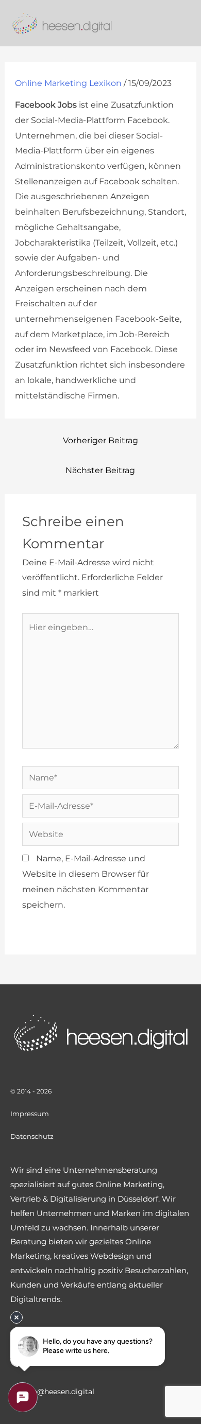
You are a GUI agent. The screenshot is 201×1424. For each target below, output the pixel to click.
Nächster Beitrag (100, 470)
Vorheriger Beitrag (100, 440)
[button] (185, 22)
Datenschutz (32, 1136)
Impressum (29, 1113)
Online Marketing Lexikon (68, 83)
